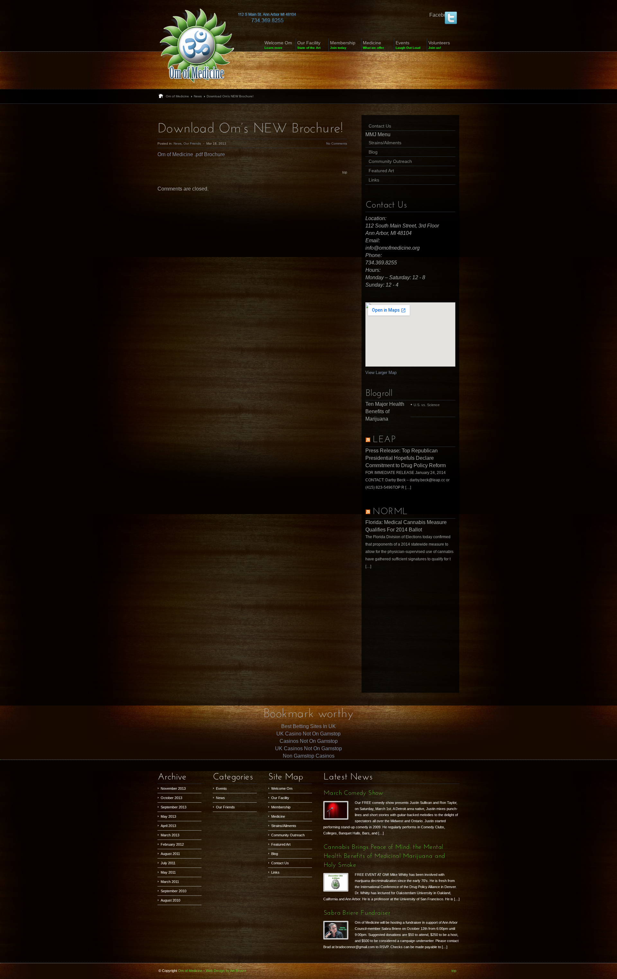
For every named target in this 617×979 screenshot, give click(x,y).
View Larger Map (381, 372)
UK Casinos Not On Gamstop (308, 748)
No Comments (336, 143)
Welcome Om (281, 788)
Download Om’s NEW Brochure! (250, 129)
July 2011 (168, 863)
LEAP (384, 439)
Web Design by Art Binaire (226, 971)
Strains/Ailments (385, 142)
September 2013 (173, 807)
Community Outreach (390, 161)
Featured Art (381, 170)
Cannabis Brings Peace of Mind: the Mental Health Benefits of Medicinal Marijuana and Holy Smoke (384, 856)
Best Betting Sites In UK (308, 726)
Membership (281, 807)
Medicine (278, 816)
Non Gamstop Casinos (309, 756)
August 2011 (170, 854)
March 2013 (170, 835)
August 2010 (170, 900)
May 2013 (168, 816)
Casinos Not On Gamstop (309, 741)
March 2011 (170, 882)
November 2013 (173, 788)
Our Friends (192, 143)
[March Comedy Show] (337, 809)
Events (221, 788)
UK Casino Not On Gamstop (308, 733)
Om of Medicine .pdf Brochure (191, 154)
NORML (390, 511)
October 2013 (171, 798)
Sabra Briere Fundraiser (357, 913)
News (198, 96)
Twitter (450, 17)
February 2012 (172, 844)
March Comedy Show (353, 793)
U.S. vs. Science (427, 405)
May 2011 (168, 872)
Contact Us (380, 126)
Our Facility (280, 798)
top (344, 172)
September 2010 (173, 891)
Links (374, 179)
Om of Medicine (177, 96)
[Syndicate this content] (368, 439)
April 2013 (168, 826)
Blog (373, 152)
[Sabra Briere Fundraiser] (337, 929)
